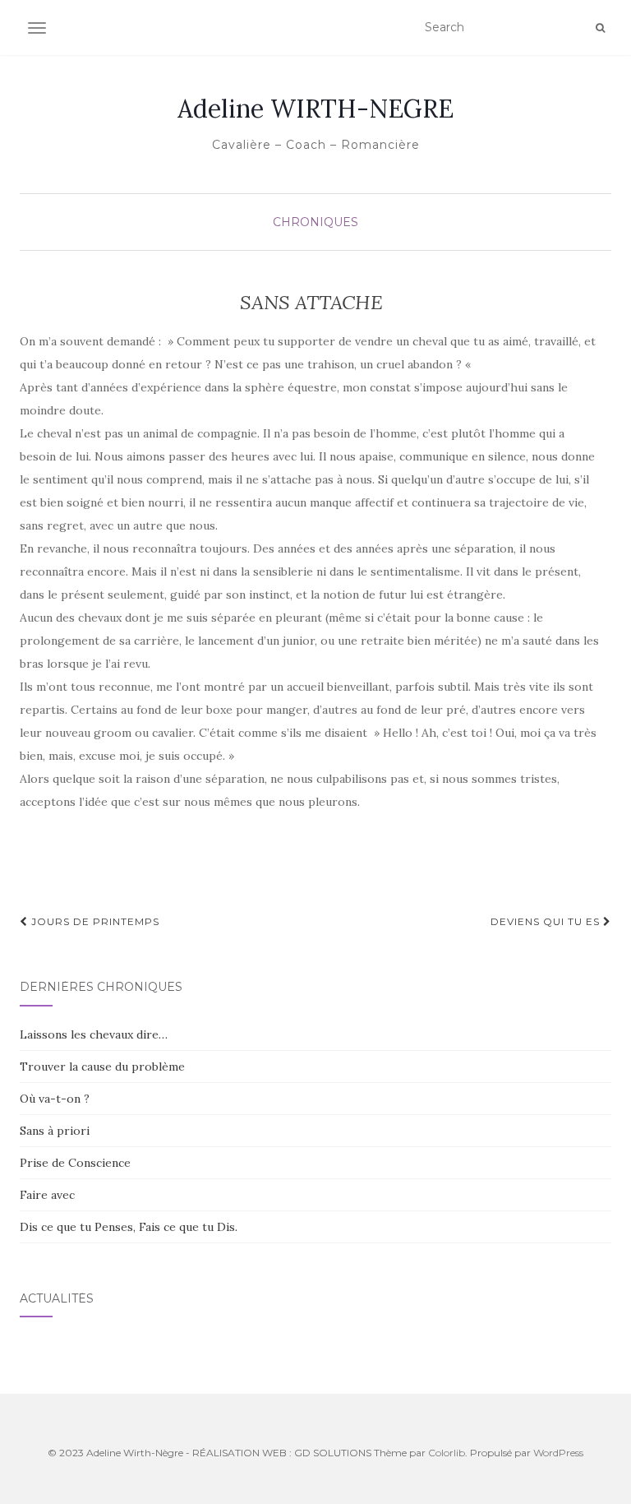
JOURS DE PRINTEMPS (93, 921)
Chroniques (315, 222)
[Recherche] (600, 28)
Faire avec (47, 1194)
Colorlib (446, 1452)
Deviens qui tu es (547, 921)
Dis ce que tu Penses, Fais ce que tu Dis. (128, 1226)
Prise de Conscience (75, 1162)
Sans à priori (55, 1130)
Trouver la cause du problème (102, 1066)
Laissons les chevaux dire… (94, 1034)
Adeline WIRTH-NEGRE (315, 108)
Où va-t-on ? (55, 1098)
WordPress (558, 1452)
